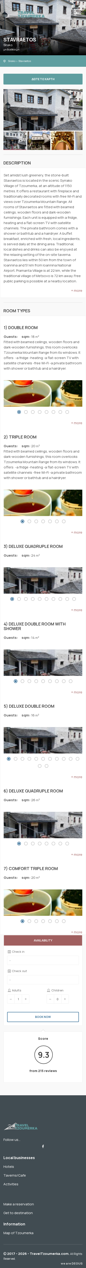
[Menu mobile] (77, 12)
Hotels (8, 1166)
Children (57, 990)
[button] (19, 412)
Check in (18, 952)
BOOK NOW (43, 1017)
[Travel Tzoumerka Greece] (24, 13)
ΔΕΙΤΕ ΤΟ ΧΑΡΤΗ (43, 79)
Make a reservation (18, 1204)
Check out (19, 971)
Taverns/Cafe (14, 1175)
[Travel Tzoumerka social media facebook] (43, 1146)
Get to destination (18, 1212)
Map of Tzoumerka (18, 1232)
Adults (16, 990)
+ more (76, 290)
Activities (10, 1184)
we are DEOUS (72, 1263)
